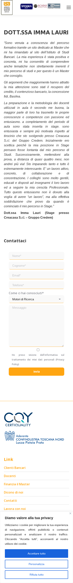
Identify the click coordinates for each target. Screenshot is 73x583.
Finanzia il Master (17, 484)
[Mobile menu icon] (69, 7)
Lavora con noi (15, 509)
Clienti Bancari (15, 468)
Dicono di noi (13, 492)
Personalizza (36, 564)
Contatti (10, 500)
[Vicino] (70, 513)
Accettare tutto (37, 553)
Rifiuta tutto (37, 574)
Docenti (10, 476)
